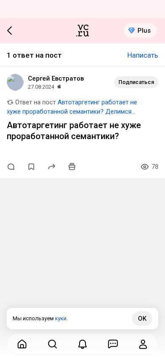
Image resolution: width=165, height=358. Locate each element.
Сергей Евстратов (56, 78)
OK (142, 318)
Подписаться (136, 82)
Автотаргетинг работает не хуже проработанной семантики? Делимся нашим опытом (72, 111)
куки (60, 318)
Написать (142, 55)
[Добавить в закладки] (31, 167)
